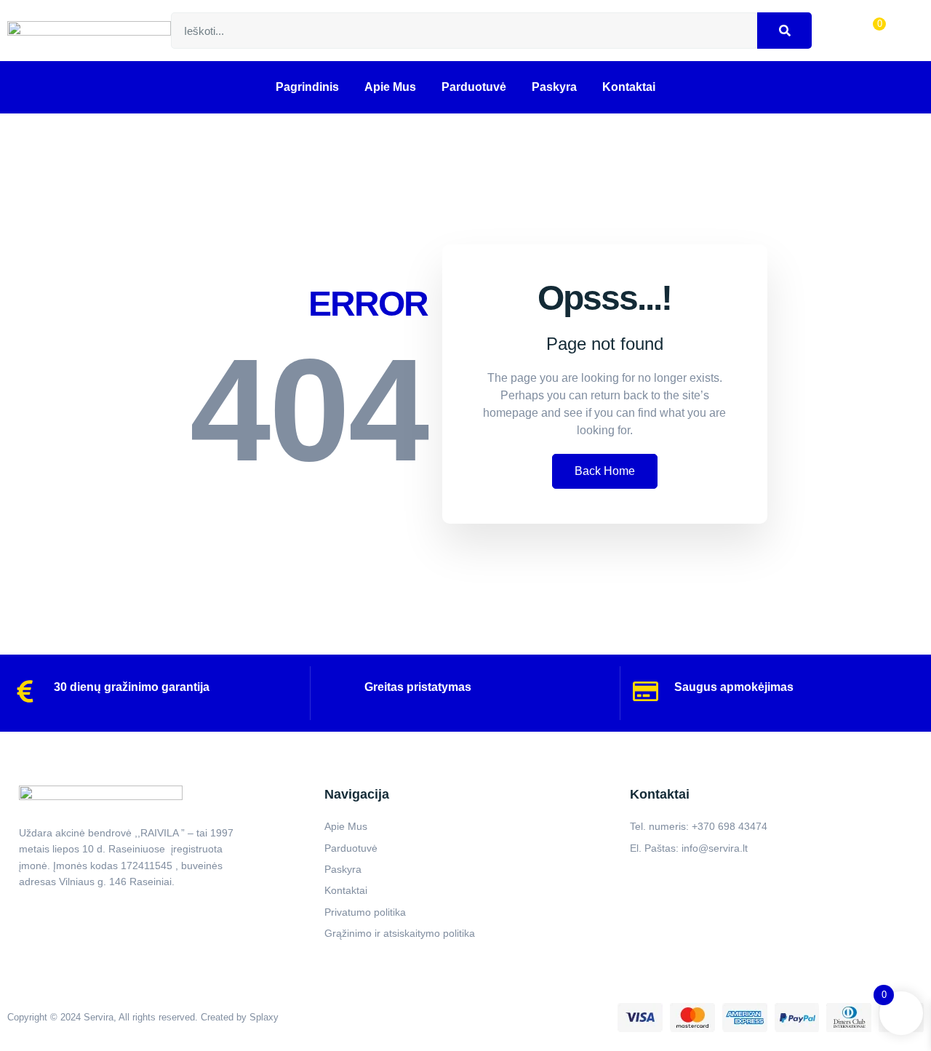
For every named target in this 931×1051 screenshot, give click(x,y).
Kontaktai (628, 87)
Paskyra (554, 87)
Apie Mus (390, 87)
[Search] (784, 30)
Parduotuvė (473, 87)
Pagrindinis (307, 87)
